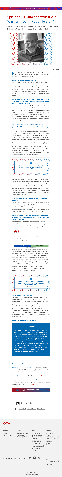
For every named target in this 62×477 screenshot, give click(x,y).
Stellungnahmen (36, 436)
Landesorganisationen (52, 436)
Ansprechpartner (22, 436)
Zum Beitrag (31, 384)
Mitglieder (49, 441)
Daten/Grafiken (36, 433)
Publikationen (35, 438)
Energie (5, 433)
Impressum (27, 474)
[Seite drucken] (34, 403)
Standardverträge (36, 448)
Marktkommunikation (38, 446)
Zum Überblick (45, 376)
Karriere (48, 443)
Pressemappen (21, 435)
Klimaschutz (22, 408)
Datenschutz (34, 474)
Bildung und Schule (37, 450)
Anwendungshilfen (37, 435)
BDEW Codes (35, 440)
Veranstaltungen (36, 441)
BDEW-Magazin (50, 445)
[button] (13, 403)
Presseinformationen (23, 433)
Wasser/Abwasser (7, 435)
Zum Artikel (21, 372)
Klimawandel (41, 408)
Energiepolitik (32, 408)
